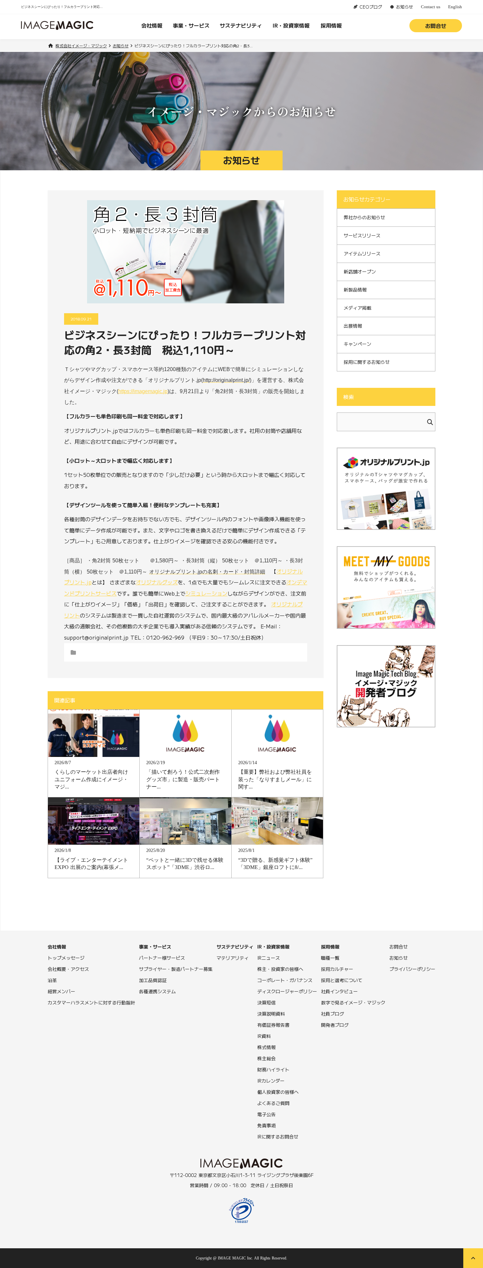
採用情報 (331, 25)
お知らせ (120, 46)
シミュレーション (206, 593)
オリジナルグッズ (157, 582)
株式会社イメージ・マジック (81, 46)
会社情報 (151, 25)
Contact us (430, 6)
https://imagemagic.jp (143, 391)
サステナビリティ (241, 25)
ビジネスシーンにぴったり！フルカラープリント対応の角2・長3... (193, 46)
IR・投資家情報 (291, 25)
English (455, 6)
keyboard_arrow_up (473, 1258)
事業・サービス (191, 25)
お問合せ (435, 26)
